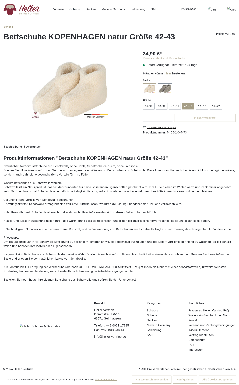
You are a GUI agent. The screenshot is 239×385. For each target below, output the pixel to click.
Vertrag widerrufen (201, 335)
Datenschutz (196, 340)
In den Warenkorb (205, 117)
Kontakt (193, 320)
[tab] (12, 147)
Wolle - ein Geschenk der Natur (209, 315)
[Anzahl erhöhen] (169, 118)
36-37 (149, 106)
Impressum (195, 349)
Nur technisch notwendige (152, 379)
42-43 (188, 106)
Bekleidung (154, 330)
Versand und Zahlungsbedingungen (212, 325)
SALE (150, 335)
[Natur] (149, 88)
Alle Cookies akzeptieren (217, 379)
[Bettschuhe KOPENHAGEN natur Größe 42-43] (69, 89)
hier (168, 73)
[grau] (165, 88)
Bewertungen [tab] (32, 146)
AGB (191, 344)
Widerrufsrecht (198, 330)
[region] (69, 89)
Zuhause (152, 310)
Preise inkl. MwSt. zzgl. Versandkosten (164, 58)
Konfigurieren (185, 379)
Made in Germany (158, 325)
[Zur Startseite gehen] (21, 9)
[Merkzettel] (211, 9)
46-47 (216, 106)
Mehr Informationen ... (106, 379)
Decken (152, 320)
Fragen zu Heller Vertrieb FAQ (208, 310)
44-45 (202, 106)
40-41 (175, 106)
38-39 (162, 106)
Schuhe (152, 315)
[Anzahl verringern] (146, 118)
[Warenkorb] (231, 9)
